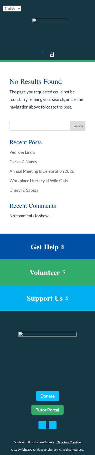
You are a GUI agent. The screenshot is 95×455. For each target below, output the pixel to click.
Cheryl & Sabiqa (24, 190)
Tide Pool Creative (69, 442)
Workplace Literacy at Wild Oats (39, 180)
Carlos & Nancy (23, 161)
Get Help (45, 246)
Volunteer (44, 272)
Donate (47, 396)
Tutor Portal (47, 409)
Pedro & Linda (22, 152)
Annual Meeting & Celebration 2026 (42, 171)
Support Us (45, 297)
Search (78, 126)
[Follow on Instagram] (53, 425)
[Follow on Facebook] (42, 425)
